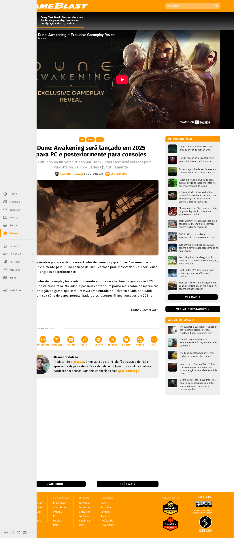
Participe (106, 507)
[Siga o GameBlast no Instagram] (12, 532)
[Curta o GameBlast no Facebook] (6, 532)
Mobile (57, 520)
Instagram (43, 345)
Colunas (37, 520)
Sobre (104, 503)
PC (82, 139)
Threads (112, 345)
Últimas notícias (180, 138)
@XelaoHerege (128, 371)
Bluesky (126, 345)
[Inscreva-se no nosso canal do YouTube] (25, 532)
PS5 (90, 139)
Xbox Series (60, 507)
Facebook (84, 503)
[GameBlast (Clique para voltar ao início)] (56, 5)
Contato (105, 511)
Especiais (38, 503)
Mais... (56, 525)
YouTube (70, 345)
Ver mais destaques (191, 309)
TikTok (84, 345)
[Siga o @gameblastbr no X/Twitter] (19, 532)
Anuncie (105, 516)
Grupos (140, 345)
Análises (37, 507)
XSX (99, 139)
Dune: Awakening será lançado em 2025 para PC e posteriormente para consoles (91, 151)
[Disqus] (91, 429)
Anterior (56, 484)
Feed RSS (84, 520)
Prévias (37, 511)
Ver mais (191, 297)
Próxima (126, 484)
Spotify (99, 345)
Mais (154, 345)
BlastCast (77, 361)
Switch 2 (58, 511)
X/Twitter (57, 345)
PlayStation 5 (60, 503)
